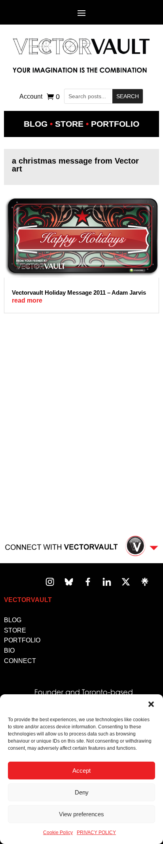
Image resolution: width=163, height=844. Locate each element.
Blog (35, 123)
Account (30, 97)
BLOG (12, 620)
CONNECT (20, 660)
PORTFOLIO (22, 640)
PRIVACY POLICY (96, 832)
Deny (82, 792)
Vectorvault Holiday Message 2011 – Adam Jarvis (79, 292)
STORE (15, 630)
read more (27, 300)
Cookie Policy (58, 832)
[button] (151, 704)
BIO (9, 650)
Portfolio (115, 123)
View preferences (81, 814)
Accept (81, 770)
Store (69, 123)
